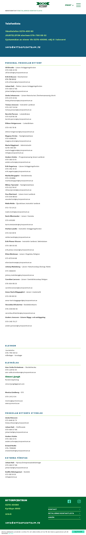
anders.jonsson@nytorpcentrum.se (18, 325)
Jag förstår (78, 532)
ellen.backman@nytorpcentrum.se (18, 262)
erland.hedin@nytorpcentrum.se (17, 450)
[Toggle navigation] (78, 5)
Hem (7, 11)
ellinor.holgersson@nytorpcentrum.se (19, 131)
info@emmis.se (11, 477)
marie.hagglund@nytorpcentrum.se (18, 150)
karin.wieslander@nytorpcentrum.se (19, 224)
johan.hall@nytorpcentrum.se (16, 91)
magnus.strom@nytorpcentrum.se (18, 141)
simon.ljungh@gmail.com (14, 384)
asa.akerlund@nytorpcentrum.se (17, 199)
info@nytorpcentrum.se (23, 47)
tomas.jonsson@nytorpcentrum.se (18, 109)
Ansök (51, 517)
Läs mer (10, 533)
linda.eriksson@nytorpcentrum (17, 423)
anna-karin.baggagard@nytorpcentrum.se (21, 300)
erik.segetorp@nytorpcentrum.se (17, 171)
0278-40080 (12, 504)
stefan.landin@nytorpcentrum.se (17, 237)
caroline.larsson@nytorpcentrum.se (18, 287)
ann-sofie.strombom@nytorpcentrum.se (20, 372)
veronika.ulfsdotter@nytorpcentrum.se (20, 313)
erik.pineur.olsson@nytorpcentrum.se (19, 250)
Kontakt (14, 11)
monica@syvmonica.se (14, 401)
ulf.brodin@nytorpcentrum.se (16, 72)
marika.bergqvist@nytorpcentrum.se (19, 180)
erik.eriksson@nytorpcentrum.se (17, 82)
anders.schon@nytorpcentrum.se (17, 162)
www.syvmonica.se (12, 403)
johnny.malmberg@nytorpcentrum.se (19, 275)
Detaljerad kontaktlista (61, 513)
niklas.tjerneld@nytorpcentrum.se (18, 190)
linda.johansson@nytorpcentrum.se (18, 100)
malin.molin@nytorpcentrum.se (17, 212)
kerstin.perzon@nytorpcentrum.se (18, 119)
